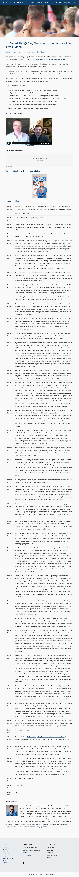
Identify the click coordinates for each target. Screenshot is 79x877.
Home (5, 847)
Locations (6, 854)
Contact (5, 865)
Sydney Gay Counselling (12, 2)
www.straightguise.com (40, 827)
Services (5, 851)
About (5, 849)
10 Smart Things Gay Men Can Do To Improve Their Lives (41, 59)
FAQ (4, 856)
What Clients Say (8, 858)
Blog (4, 860)
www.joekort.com (23, 827)
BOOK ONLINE (27, 855)
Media (5, 863)
